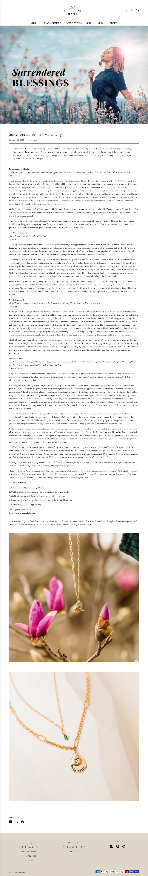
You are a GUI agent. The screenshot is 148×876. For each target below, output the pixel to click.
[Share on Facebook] (10, 822)
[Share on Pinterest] (22, 822)
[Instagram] (118, 846)
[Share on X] (16, 822)
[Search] (126, 10)
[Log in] (132, 10)
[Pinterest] (124, 846)
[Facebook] (112, 846)
